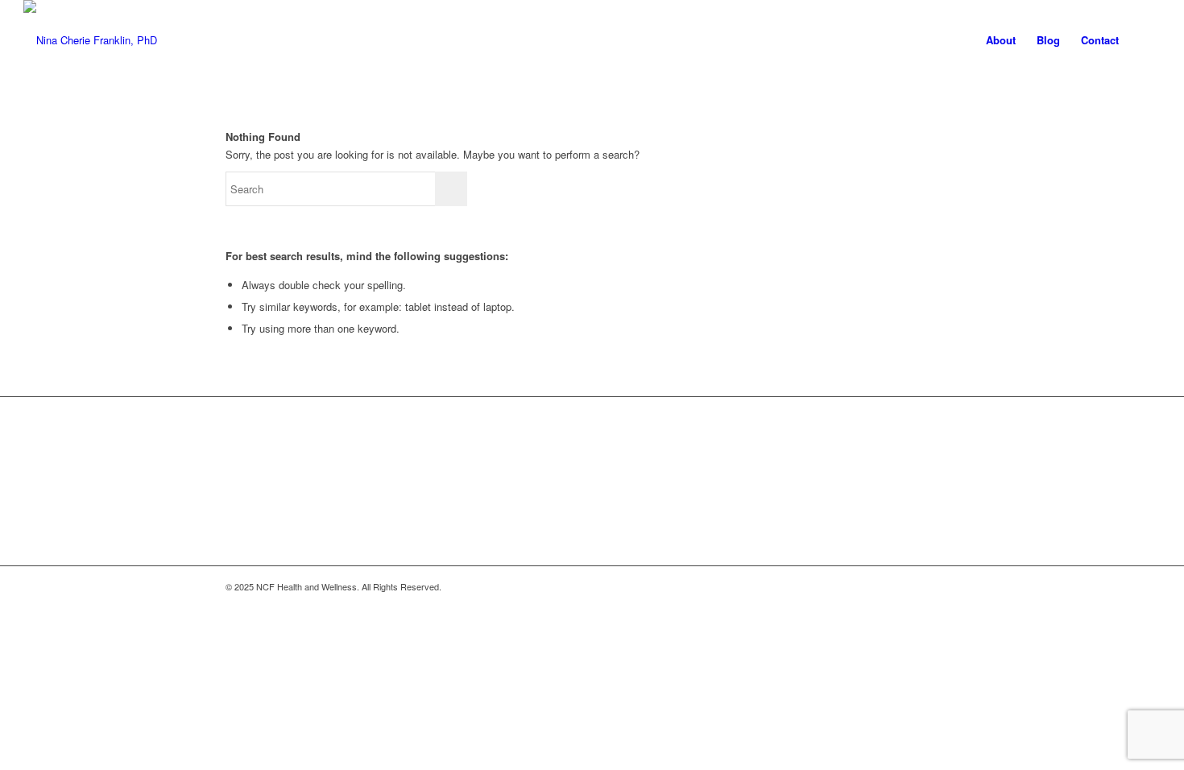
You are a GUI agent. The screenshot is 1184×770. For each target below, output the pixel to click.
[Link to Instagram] (898, 586)
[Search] (1145, 40)
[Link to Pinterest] (922, 586)
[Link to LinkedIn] (946, 586)
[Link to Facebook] (874, 586)
